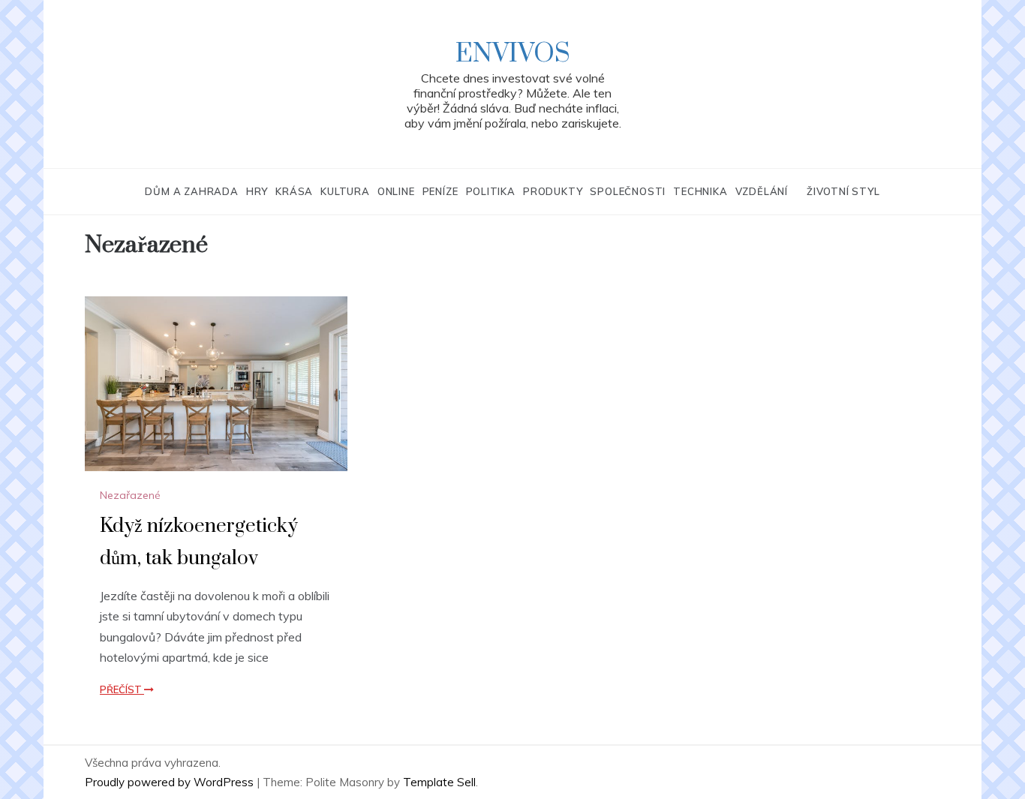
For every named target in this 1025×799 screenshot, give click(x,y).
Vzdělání (761, 191)
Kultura (345, 191)
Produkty (552, 191)
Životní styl (843, 191)
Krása (294, 191)
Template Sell (439, 782)
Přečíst (122, 689)
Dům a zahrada (191, 191)
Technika (700, 191)
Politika (491, 191)
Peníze (440, 191)
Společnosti (628, 191)
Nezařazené (130, 495)
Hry (257, 191)
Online (396, 191)
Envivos (512, 54)
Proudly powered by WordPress (171, 782)
